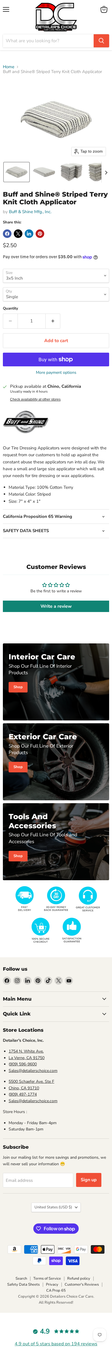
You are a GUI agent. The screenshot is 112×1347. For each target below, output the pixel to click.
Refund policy (78, 1278)
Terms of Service (47, 1278)
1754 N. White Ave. (26, 1051)
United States (53, 1207)
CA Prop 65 (56, 1290)
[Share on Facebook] (7, 233)
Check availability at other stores (35, 399)
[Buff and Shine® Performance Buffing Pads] (26, 436)
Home (8, 66)
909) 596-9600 (23, 1064)
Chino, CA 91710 (24, 1088)
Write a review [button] (56, 606)
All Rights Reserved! (56, 1302)
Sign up (89, 1180)
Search (21, 1278)
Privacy (52, 1284)
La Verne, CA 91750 (27, 1058)
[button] (16, 172)
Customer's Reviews (82, 1284)
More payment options (56, 372)
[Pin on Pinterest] (40, 233)
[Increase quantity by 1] (53, 321)
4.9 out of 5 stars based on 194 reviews (56, 1344)
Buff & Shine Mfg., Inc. (30, 212)
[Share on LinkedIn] (29, 233)
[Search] (101, 40)
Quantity (10, 308)
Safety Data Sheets (23, 1284)
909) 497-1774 (23, 1094)
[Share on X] (18, 233)
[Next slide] (106, 172)
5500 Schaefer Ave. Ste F (31, 1081)
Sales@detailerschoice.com (33, 1070)
